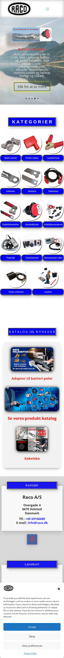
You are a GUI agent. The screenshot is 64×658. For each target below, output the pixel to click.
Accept (32, 627)
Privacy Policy (30, 653)
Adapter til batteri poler (32, 378)
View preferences (32, 645)
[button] (59, 589)
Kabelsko (32, 65)
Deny (32, 636)
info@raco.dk (38, 523)
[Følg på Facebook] (32, 539)
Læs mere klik (32, 96)
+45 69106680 (35, 519)
